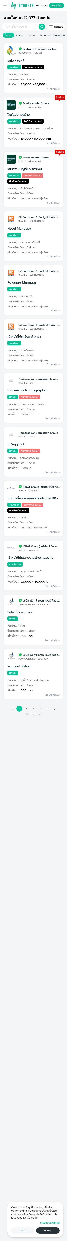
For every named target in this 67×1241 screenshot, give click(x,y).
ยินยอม (48, 1230)
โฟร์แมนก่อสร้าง (18, 114)
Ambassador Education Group (38, 379)
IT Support (15, 444)
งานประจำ (31, 35)
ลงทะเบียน (56, 6)
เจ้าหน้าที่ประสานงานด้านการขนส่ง (30, 557)
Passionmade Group (36, 103)
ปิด (22, 1230)
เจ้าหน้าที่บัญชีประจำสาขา (24, 336)
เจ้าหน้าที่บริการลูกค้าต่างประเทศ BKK (33, 498)
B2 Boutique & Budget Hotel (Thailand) (39, 217)
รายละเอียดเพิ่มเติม (50, 1223)
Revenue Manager (21, 282)
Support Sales (18, 666)
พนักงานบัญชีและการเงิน (24, 169)
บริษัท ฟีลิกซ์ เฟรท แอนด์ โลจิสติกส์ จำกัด (41, 601)
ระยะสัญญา (59, 35)
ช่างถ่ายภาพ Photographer (27, 390)
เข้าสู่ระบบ (41, 6)
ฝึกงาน (19, 35)
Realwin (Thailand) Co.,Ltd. (40, 49)
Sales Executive (20, 612)
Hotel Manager (19, 228)
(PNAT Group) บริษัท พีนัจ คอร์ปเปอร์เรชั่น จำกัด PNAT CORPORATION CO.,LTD (41, 487)
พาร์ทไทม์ (45, 35)
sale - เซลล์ (15, 60)
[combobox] (20, 26)
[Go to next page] (55, 709)
